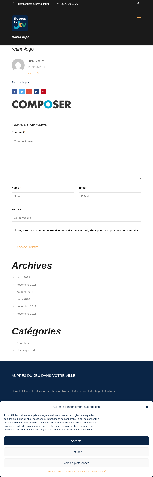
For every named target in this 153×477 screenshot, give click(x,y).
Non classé (23, 343)
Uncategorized (26, 350)
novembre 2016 (26, 313)
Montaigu (95, 391)
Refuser (76, 452)
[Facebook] (138, 4)
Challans (109, 391)
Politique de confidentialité (61, 471)
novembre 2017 (26, 306)
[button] (147, 407)
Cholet (16, 391)
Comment (18, 132)
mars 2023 (23, 277)
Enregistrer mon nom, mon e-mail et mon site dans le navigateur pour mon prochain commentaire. (77, 230)
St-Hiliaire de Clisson (47, 391)
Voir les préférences (76, 463)
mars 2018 (23, 299)
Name (16, 187)
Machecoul (81, 391)
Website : (17, 209)
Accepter (76, 441)
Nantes (66, 391)
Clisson (26, 391)
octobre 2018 (25, 291)
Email (83, 187)
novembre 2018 (26, 284)
